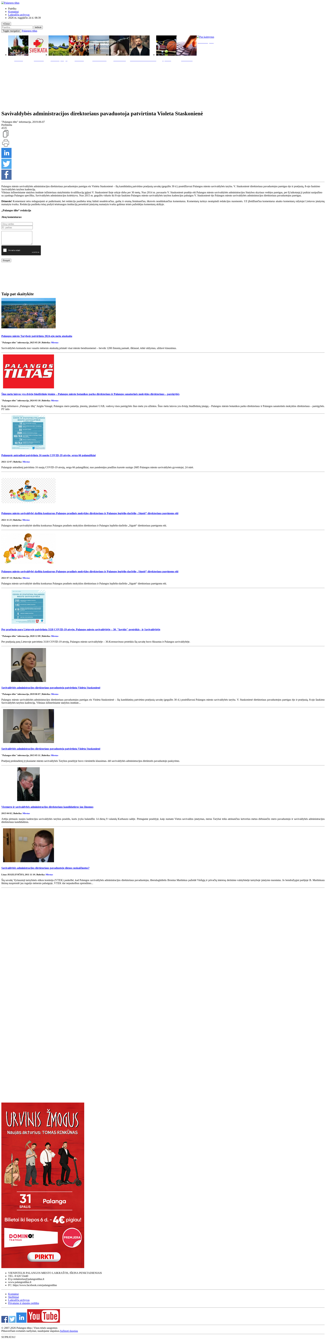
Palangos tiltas (29, 30)
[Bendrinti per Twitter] (6, 168)
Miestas (54, 342)
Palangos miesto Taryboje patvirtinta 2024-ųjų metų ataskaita (36, 336)
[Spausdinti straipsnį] (5, 146)
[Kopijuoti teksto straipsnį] (5, 137)
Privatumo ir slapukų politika (23, 1303)
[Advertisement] (163, 85)
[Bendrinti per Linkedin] (6, 157)
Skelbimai (13, 1297)
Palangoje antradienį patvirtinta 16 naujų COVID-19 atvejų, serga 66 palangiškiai (48, 455)
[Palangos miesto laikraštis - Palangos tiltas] (10, 2)
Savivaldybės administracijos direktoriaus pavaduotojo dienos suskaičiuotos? (45, 867)
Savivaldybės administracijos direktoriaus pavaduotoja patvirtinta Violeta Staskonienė (50, 687)
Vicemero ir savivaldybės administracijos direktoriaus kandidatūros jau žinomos (47, 806)
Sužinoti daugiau (69, 1330)
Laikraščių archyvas (19, 14)
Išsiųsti (6, 260)
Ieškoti (38, 27)
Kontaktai (13, 11)
